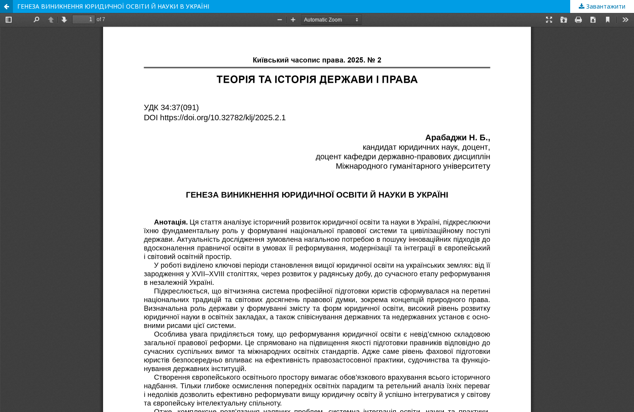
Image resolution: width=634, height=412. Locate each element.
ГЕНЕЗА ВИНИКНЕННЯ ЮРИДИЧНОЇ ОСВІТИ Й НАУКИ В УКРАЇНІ (113, 6)
